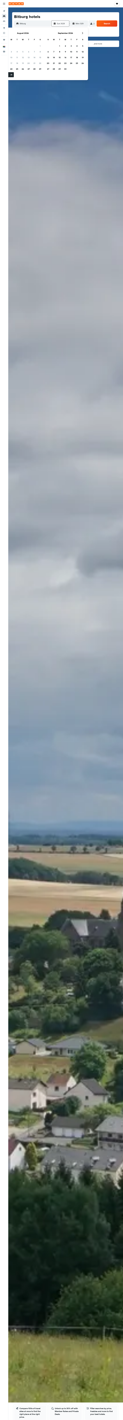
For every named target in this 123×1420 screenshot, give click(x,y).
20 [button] (28, 63)
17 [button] (11, 63)
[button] (4, 3)
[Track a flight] (4, 33)
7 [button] (34, 51)
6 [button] (28, 51)
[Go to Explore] (4, 28)
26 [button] (23, 69)
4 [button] (17, 51)
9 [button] (65, 51)
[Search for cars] (4, 21)
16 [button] (65, 57)
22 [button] (40, 63)
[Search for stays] (4, 16)
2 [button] (65, 46)
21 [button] (34, 63)
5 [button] (22, 51)
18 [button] (17, 63)
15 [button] (40, 57)
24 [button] (11, 69)
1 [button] (59, 46)
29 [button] (40, 69)
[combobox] (35, 23)
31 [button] (11, 75)
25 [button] (17, 69)
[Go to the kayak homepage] (16, 3)
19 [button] (23, 63)
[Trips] (4, 39)
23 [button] (65, 63)
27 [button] (29, 69)
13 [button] (29, 57)
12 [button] (23, 57)
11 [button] (17, 57)
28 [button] (34, 69)
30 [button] (65, 69)
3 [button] (11, 51)
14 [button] (34, 57)
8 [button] (40, 51)
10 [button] (11, 57)
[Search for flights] (4, 11)
